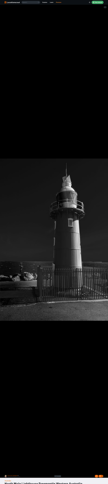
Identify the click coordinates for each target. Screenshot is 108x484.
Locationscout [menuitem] (12, 2)
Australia (8, 481)
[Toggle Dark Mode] (89, 2)
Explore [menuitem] (44, 2)
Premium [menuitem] (58, 2)
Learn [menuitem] (51, 2)
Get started (98, 2)
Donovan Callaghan (13, 475)
